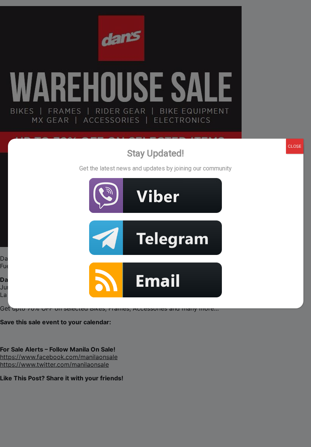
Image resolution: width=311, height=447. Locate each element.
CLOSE (295, 146)
